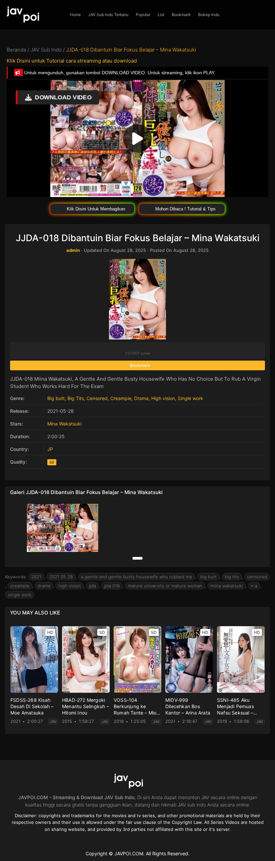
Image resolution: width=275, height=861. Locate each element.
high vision (69, 585)
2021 (36, 576)
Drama (141, 398)
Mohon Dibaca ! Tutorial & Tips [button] (185, 208)
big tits (232, 576)
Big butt (56, 398)
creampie (20, 585)
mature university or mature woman (165, 585)
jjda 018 (112, 585)
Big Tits (75, 398)
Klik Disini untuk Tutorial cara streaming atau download (72, 61)
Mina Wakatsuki (64, 423)
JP (50, 449)
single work (20, 594)
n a (254, 585)
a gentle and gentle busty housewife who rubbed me (136, 576)
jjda (92, 585)
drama (44, 585)
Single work (190, 398)
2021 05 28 (61, 576)
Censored (97, 398)
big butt (208, 576)
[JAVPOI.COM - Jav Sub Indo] (33, 14)
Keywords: (16, 576)
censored (257, 576)
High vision (163, 398)
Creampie (120, 398)
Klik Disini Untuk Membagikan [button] (95, 208)
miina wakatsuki (226, 585)
